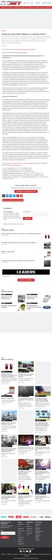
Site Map (27, 555)
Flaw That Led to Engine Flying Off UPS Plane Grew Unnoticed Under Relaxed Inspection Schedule (42, 424)
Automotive (39, 469)
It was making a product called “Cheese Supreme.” (42, 452)
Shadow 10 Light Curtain (7, 251)
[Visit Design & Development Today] (4, 517)
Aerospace (38, 420)
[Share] (7, 195)
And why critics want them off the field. (8, 454)
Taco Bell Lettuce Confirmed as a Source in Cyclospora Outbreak (18, 242)
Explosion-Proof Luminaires (32, 297)
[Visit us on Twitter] (24, 551)
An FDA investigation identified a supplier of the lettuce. (25, 379)
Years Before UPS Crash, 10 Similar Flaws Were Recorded (26, 448)
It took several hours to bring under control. (8, 501)
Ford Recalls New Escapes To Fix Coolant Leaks (34, 307)
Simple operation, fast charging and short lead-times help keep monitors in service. (9, 380)
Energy (3, 420)
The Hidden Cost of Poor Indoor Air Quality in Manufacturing (24, 473)
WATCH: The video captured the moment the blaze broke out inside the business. (43, 478)
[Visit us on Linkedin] (30, 551)
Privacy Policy (23, 554)
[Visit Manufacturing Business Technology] (48, 517)
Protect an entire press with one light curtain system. (8, 401)
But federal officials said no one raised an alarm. (25, 451)
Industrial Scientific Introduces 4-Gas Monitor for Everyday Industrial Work (21, 233)
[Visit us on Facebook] (21, 551)
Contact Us (9, 554)
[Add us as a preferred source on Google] (21, 195)
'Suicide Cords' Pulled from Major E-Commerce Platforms (25, 497)
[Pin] (17, 195)
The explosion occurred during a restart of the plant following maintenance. (8, 428)
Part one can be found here (28, 49)
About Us (3, 554)
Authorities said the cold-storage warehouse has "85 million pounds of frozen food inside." (25, 404)
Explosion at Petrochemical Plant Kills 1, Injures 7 (8, 423)
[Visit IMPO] (26, 517)
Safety (3, 31)
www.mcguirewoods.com (15, 165)
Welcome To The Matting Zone (6, 297)
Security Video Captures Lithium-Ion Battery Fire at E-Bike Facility (42, 473)
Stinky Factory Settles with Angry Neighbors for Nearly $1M (42, 449)
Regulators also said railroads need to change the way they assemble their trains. (42, 404)
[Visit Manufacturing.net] (41, 517)
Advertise (16, 554)
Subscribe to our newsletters (26, 191)
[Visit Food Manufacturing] (11, 517)
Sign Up (5, 537)
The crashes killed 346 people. (42, 500)
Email (2, 530)
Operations (38, 444)
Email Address (27, 211)
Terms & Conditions (32, 554)
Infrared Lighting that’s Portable (9, 306)
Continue (28, 218)
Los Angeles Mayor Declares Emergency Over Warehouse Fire (18, 260)
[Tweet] (14, 195)
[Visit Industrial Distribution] (33, 517)
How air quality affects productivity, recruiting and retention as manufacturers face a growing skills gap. (24, 478)
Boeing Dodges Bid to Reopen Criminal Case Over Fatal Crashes (42, 497)
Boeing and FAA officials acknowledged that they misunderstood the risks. (41, 429)
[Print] (3, 195)
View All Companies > (26, 280)
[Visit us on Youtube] (27, 551)
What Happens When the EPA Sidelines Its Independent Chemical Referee (8, 450)
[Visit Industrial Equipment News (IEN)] (19, 517)
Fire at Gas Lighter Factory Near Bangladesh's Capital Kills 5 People (8, 497)
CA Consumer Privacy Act (45, 554)
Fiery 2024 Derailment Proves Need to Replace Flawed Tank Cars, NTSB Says (41, 400)
